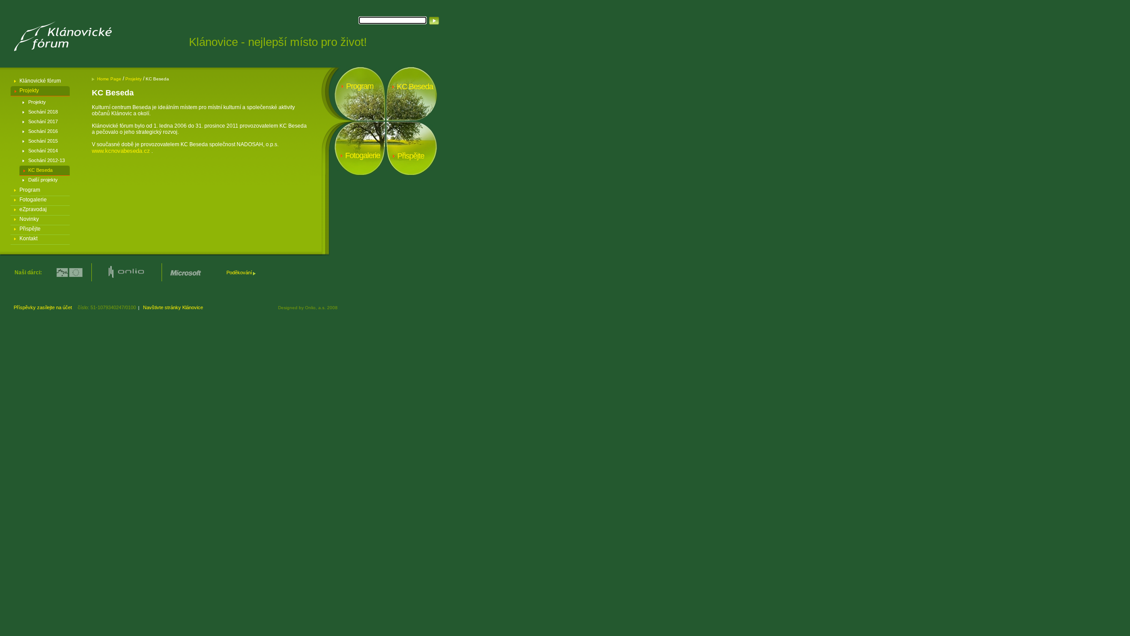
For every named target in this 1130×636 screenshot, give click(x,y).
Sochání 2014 (43, 150)
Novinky (29, 219)
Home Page (110, 78)
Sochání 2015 (43, 141)
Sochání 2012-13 (46, 160)
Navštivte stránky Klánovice (173, 307)
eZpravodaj (33, 209)
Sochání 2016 (43, 131)
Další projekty (43, 179)
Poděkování (239, 272)
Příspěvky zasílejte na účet (43, 307)
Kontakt (28, 238)
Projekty (29, 90)
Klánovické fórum (40, 81)
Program (29, 190)
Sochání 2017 (43, 121)
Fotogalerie (33, 200)
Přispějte (30, 229)
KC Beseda (40, 170)
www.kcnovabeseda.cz (121, 151)
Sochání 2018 (43, 111)
